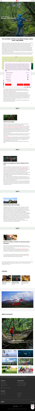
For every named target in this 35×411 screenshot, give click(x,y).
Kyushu (26, 43)
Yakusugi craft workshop (22, 248)
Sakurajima (11, 91)
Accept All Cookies (26, 84)
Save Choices (8, 84)
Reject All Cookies (20, 84)
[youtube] (33, 402)
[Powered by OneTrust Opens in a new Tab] (27, 87)
